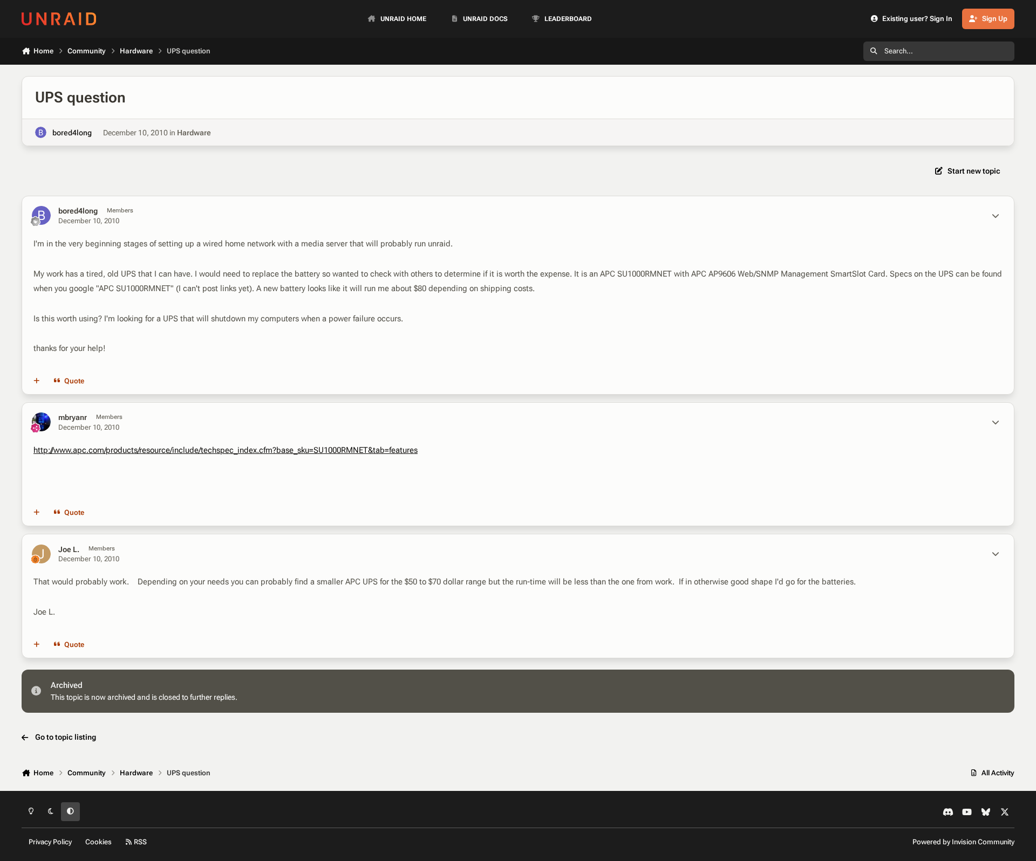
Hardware (194, 132)
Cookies (98, 842)
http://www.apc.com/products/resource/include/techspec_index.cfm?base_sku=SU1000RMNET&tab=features (225, 450)
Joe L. (68, 549)
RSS (139, 842)
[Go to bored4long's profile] (40, 132)
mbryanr (72, 417)
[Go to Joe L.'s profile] (41, 554)
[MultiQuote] (36, 381)
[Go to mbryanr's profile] (41, 421)
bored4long (72, 132)
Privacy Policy (50, 842)
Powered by (963, 842)
